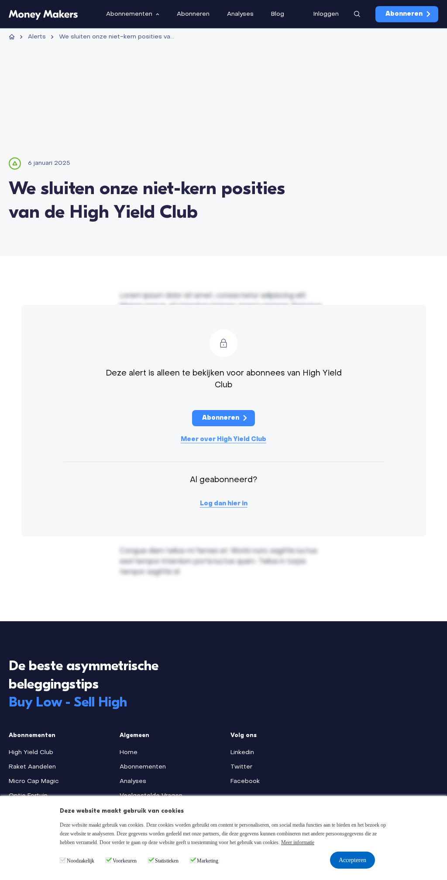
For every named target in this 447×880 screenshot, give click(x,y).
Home (129, 752)
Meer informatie (297, 842)
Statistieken (167, 861)
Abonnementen (143, 767)
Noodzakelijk (80, 861)
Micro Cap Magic (34, 781)
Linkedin (242, 752)
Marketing (207, 861)
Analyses (133, 781)
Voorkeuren (125, 861)
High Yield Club (31, 752)
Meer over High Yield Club (223, 439)
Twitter (241, 767)
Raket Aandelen (32, 767)
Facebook (245, 781)
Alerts (37, 37)
